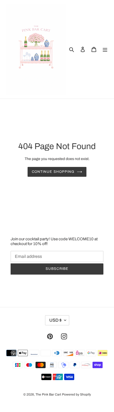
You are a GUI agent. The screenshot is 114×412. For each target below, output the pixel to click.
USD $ (55, 320)
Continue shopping (53, 172)
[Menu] (105, 49)
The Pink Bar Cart (48, 394)
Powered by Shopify (76, 394)
